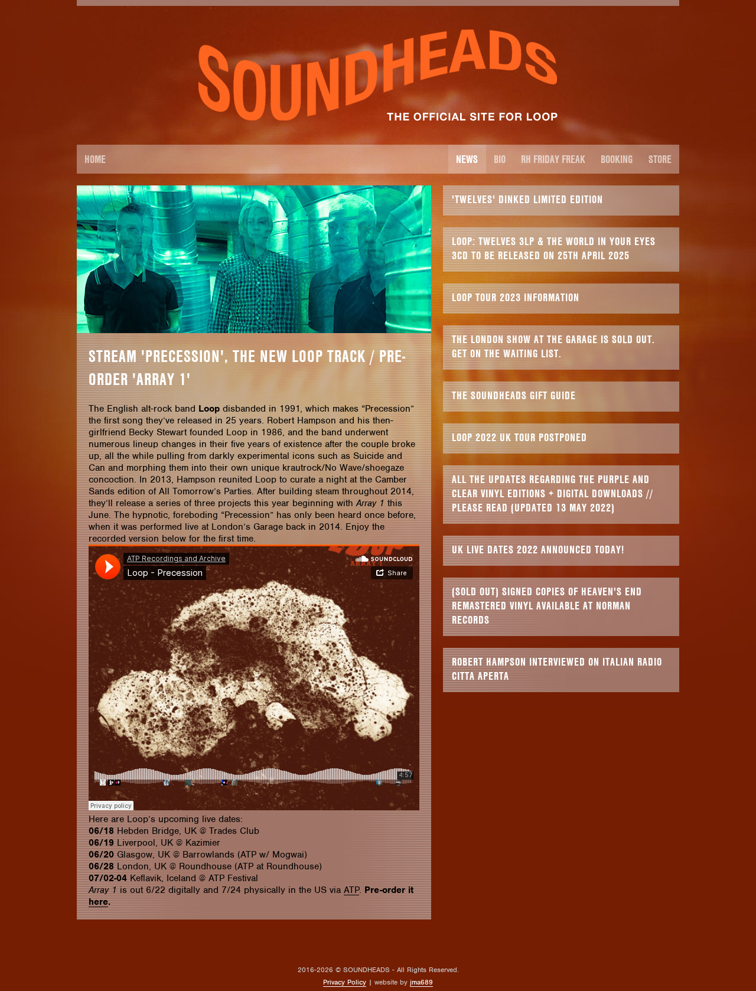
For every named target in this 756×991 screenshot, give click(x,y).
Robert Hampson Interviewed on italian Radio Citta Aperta (557, 668)
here (98, 902)
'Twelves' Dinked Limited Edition (527, 199)
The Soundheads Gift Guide (514, 395)
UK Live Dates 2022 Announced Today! (538, 549)
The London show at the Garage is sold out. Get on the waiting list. (553, 346)
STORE (660, 159)
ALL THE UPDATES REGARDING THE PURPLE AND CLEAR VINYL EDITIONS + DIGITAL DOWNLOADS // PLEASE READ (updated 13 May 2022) (552, 493)
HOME (95, 159)
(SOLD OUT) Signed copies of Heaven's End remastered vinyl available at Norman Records (547, 605)
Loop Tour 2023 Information (515, 297)
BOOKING (617, 159)
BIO (500, 159)
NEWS (467, 159)
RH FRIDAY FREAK (553, 159)
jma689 (421, 982)
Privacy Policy (344, 982)
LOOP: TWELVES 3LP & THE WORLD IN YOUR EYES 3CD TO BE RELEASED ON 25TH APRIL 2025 (554, 248)
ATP (351, 890)
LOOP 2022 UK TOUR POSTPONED (519, 437)
